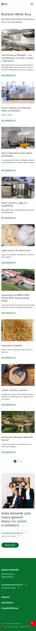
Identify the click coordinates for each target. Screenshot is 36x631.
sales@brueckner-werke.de (12, 533)
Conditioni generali (25, 626)
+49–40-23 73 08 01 (8, 536)
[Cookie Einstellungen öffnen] (3, 627)
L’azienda (5, 597)
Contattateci (10, 545)
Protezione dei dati (13, 626)
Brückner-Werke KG (10, 569)
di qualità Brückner (9, 608)
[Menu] (32, 4)
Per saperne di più (8, 75)
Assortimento (7, 602)
